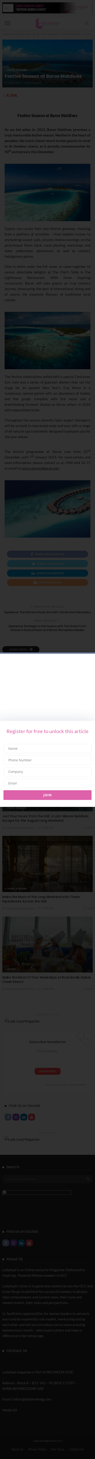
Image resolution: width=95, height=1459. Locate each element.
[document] (47, 729)
